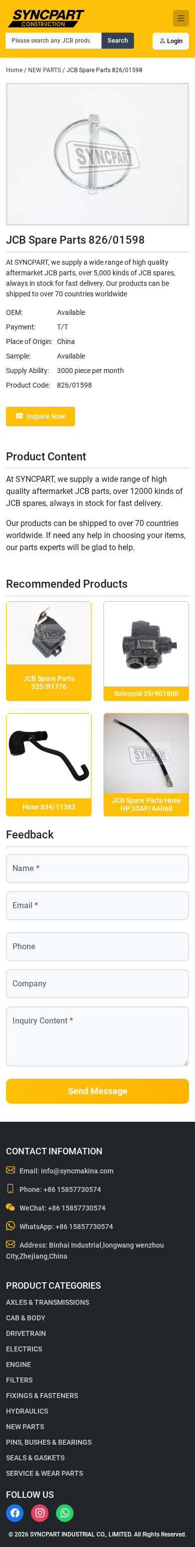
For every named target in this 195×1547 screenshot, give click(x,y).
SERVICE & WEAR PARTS (44, 1473)
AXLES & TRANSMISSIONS (47, 1302)
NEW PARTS (44, 70)
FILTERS (19, 1380)
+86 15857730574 (72, 1189)
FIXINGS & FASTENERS (42, 1396)
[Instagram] (39, 1513)
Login (174, 41)
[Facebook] (15, 1513)
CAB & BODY (26, 1318)
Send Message (98, 1091)
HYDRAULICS (27, 1411)
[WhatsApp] (65, 1513)
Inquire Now (46, 416)
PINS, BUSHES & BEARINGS (49, 1442)
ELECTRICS (24, 1349)
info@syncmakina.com (77, 1171)
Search (118, 40)
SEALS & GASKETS (35, 1458)
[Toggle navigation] (181, 18)
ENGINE (18, 1364)
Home (14, 70)
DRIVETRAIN (26, 1333)
